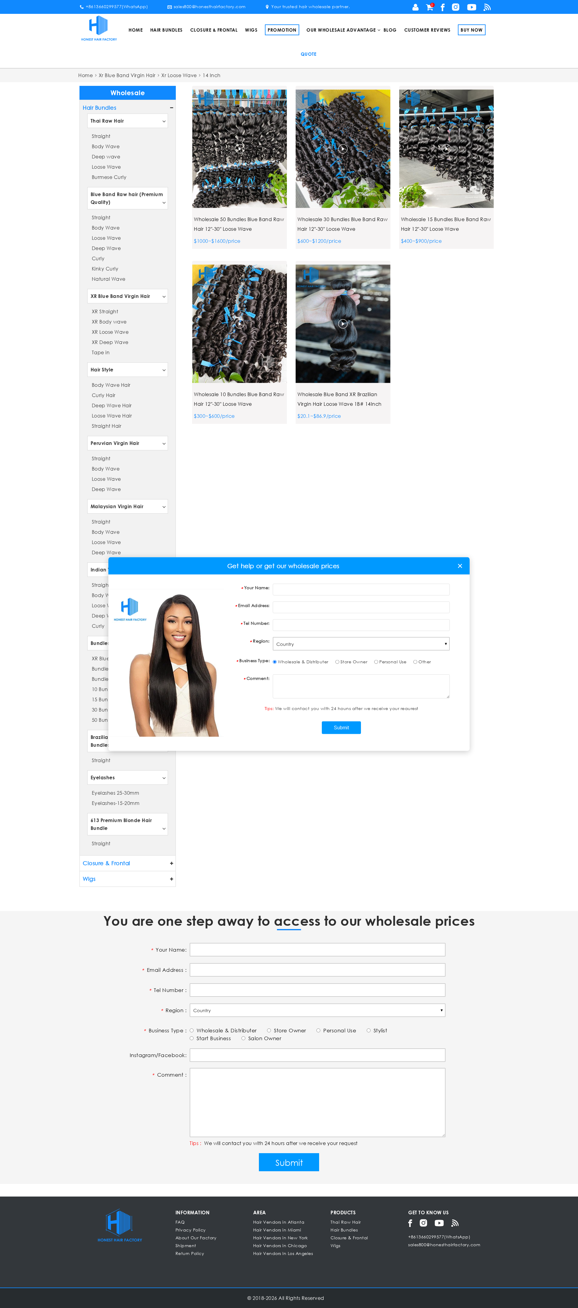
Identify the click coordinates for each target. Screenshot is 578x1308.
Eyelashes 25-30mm (115, 793)
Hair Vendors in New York (280, 1238)
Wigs (251, 30)
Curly (98, 258)
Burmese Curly (109, 177)
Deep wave (106, 156)
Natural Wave (109, 279)
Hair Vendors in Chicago (280, 1245)
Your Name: (257, 587)
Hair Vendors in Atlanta (279, 1222)
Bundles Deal (107, 643)
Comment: (258, 678)
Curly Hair (104, 395)
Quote (309, 54)
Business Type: (254, 660)
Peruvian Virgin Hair (115, 443)
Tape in (101, 352)
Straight (101, 136)
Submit (289, 1162)
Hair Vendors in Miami (277, 1230)
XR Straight (105, 311)
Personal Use (392, 662)
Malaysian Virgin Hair (117, 506)
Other (424, 662)
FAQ (180, 1222)
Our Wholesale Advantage (341, 30)
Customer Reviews (427, 30)
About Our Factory (196, 1238)
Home (136, 30)
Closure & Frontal (214, 30)
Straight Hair (107, 426)
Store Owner (354, 662)
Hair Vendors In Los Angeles (283, 1253)
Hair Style (102, 369)
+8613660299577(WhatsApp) (117, 6)
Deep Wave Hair (112, 405)
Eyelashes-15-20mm (116, 803)
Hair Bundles (166, 30)
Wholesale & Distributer (303, 662)
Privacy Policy (191, 1230)
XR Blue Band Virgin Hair (120, 296)
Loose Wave (106, 167)
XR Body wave (109, 321)
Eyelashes (103, 777)
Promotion (282, 30)
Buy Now (472, 30)
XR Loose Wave (110, 332)
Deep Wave (106, 248)
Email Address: (254, 605)
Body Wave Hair (111, 385)
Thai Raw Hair (107, 121)
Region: (261, 641)
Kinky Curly (105, 268)
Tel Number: (257, 623)
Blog (390, 30)
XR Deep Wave (110, 342)
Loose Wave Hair (112, 415)
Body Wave (106, 146)
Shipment (186, 1245)
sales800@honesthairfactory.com (210, 6)
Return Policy (190, 1253)
